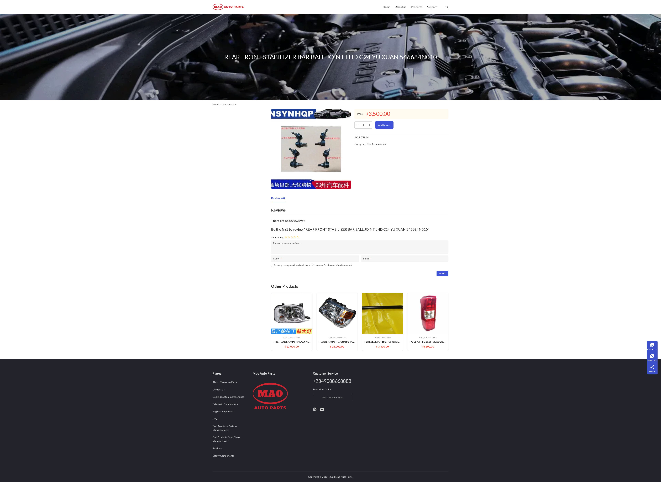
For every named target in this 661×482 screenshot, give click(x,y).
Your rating (277, 237)
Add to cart (384, 124)
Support (432, 6)
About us (400, 6)
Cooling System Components (228, 396)
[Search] (446, 7)
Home (386, 6)
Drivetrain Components (225, 404)
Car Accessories (376, 143)
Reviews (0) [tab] (278, 198)
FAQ (215, 418)
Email (367, 258)
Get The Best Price (332, 397)
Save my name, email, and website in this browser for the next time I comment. (313, 265)
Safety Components (223, 455)
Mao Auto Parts (344, 476)
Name (277, 258)
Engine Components (224, 411)
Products (416, 6)
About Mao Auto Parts (225, 382)
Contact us (219, 389)
